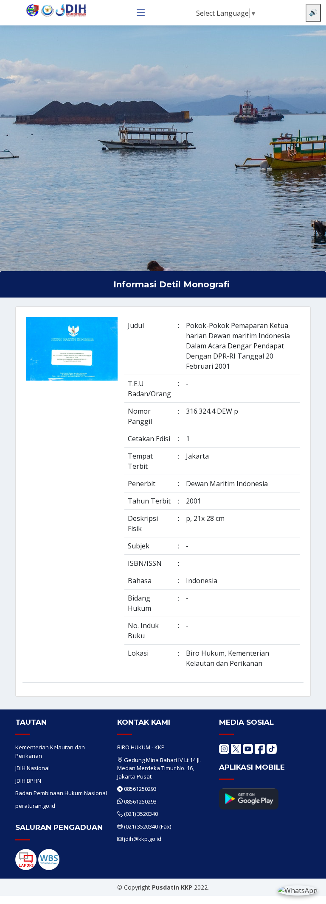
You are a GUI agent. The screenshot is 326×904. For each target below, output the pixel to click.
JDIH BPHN (28, 780)
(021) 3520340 (141, 814)
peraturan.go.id (35, 805)
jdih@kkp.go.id (142, 839)
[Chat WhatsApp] (298, 890)
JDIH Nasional (32, 768)
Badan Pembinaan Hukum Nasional (61, 793)
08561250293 (140, 789)
